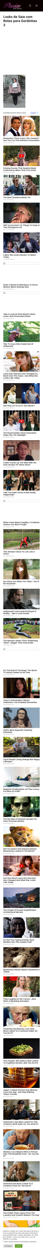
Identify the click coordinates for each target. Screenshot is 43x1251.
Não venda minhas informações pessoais (20, 1242)
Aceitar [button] (18, 1246)
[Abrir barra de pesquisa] (30, 5)
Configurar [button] (8, 1246)
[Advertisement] (21, 52)
